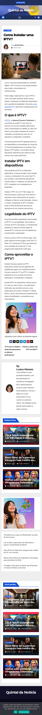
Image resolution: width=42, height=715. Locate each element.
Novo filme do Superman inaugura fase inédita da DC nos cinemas (20, 460)
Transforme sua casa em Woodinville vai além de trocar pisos (20, 602)
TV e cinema (7, 30)
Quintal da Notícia (21, 10)
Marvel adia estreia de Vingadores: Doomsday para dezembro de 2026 (19, 482)
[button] (35, 17)
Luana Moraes (19, 45)
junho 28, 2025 (12, 605)
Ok (16, 712)
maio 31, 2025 (12, 628)
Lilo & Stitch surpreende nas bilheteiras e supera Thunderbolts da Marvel (19, 438)
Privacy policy (23, 712)
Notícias (8, 596)
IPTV (8, 120)
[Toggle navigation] (19, 17)
